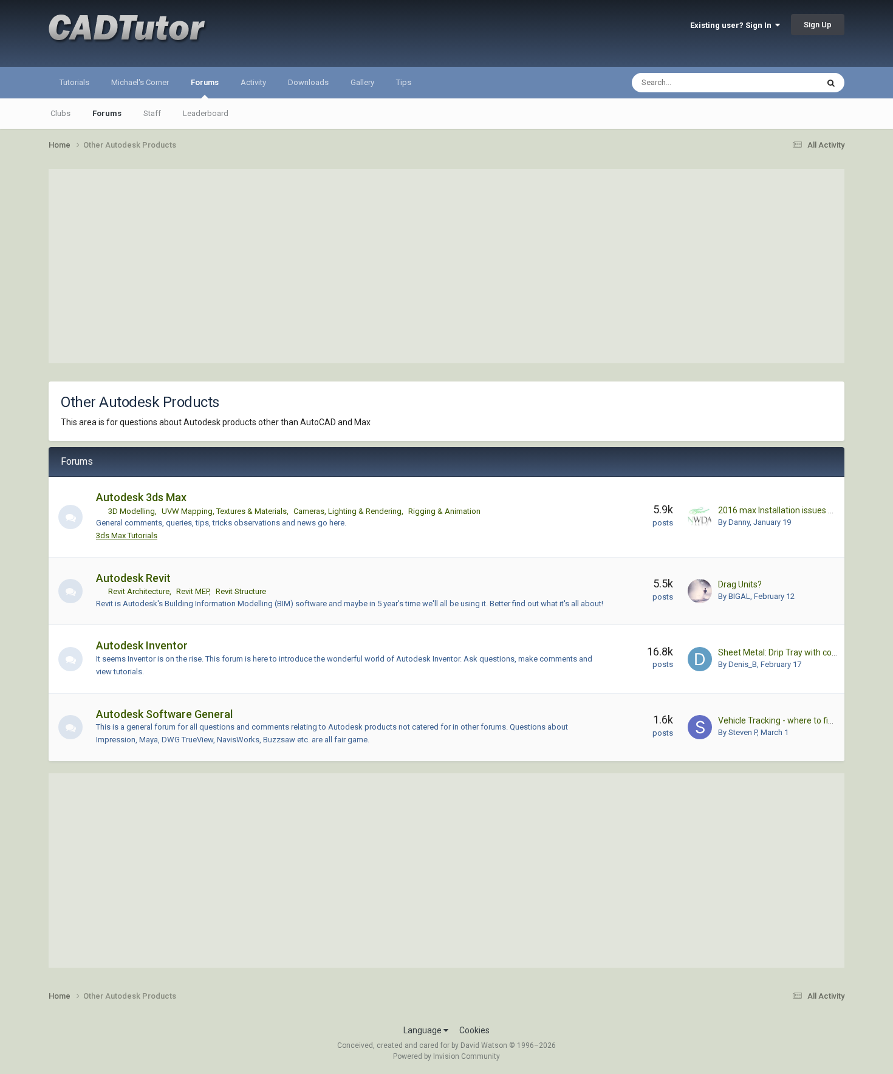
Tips (403, 82)
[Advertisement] (446, 266)
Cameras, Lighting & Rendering (347, 511)
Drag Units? (740, 584)
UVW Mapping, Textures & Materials (224, 511)
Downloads (308, 82)
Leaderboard (205, 113)
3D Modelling (131, 511)
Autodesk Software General (164, 714)
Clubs (60, 113)
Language (423, 1030)
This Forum (782, 82)
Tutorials (74, 82)
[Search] (831, 82)
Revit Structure (241, 591)
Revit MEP (192, 591)
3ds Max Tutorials (126, 535)
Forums (205, 82)
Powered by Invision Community (446, 1056)
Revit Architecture (138, 591)
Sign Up (818, 24)
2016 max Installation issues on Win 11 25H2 (802, 510)
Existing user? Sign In (732, 25)
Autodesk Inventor (142, 645)
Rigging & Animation (444, 511)
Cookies (474, 1030)
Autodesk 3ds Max (141, 497)
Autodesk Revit (133, 578)
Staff (152, 113)
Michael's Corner (140, 82)
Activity (253, 82)
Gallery (362, 82)
